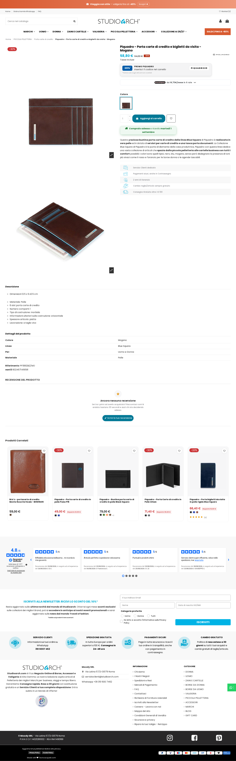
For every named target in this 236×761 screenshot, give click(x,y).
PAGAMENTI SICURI (155, 637)
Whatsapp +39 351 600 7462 (97, 681)
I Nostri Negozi (141, 676)
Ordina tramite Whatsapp (24, 11)
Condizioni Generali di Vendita (150, 715)
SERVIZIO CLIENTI (42, 637)
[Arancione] (107, 515)
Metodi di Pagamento (145, 684)
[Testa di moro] (110, 515)
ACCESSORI (191, 702)
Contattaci (140, 693)
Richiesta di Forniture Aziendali (150, 698)
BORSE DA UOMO (194, 689)
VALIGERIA (190, 693)
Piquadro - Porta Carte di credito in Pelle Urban (163, 500)
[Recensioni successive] (228, 560)
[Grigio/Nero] (149, 515)
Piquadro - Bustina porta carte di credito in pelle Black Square (117, 500)
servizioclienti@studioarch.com (102, 676)
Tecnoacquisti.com (47, 757)
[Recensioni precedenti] (31, 560)
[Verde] (104, 515)
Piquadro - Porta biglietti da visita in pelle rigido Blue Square (207, 500)
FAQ (39, 11)
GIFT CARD (191, 715)
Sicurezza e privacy (144, 719)
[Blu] (59, 515)
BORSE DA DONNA (195, 684)
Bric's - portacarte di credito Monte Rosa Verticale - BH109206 (26, 500)
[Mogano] (197, 512)
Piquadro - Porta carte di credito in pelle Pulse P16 (72, 500)
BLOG (188, 711)
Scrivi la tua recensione (119, 418)
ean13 (8, 369)
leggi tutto (199, 560)
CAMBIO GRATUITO (212, 637)
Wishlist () (226, 11)
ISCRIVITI (203, 622)
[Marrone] (10, 515)
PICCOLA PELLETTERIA (197, 698)
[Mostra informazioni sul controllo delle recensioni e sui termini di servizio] (26, 565)
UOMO (188, 676)
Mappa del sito (142, 711)
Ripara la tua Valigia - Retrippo (150, 724)
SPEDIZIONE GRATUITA (99, 637)
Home (8, 11)
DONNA (189, 671)
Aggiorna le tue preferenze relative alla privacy (41, 749)
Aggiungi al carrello (151, 118)
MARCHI (189, 706)
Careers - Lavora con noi (147, 706)
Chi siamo (139, 671)
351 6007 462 (42, 649)
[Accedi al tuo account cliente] (220, 21)
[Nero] (55, 515)
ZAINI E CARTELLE (194, 680)
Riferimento (12, 365)
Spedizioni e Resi (143, 680)
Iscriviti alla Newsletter (146, 702)
